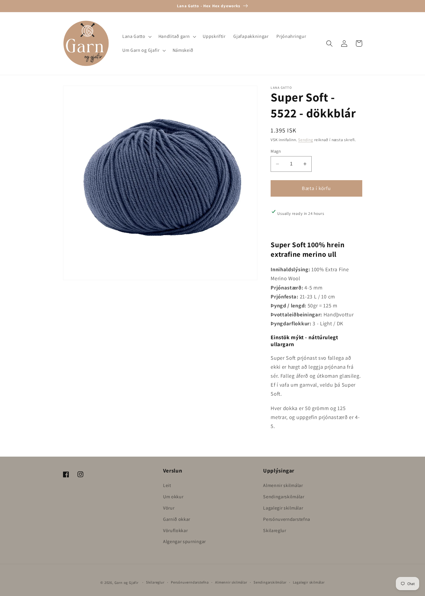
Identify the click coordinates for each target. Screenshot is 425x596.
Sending (305, 140)
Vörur (168, 508)
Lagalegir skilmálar (283, 508)
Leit (167, 485)
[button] (136, 37)
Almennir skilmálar (283, 485)
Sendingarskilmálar (283, 497)
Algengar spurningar (184, 541)
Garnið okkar (176, 519)
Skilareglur (274, 530)
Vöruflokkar (175, 530)
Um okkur (173, 497)
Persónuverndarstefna (286, 519)
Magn (276, 151)
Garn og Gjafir (126, 582)
